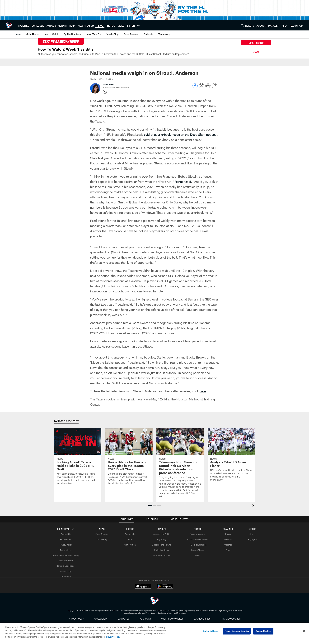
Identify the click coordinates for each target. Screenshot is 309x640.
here (203, 391)
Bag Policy (161, 539)
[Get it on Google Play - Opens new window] (165, 588)
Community (130, 534)
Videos (252, 529)
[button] (150, 505)
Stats (228, 550)
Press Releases (101, 534)
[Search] (242, 25)
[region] (154, 631)
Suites (197, 555)
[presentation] (253, 506)
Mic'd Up (252, 534)
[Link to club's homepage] (9, 25)
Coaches (228, 545)
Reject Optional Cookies (237, 631)
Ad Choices (145, 619)
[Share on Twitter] (201, 87)
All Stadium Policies (161, 555)
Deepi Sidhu (108, 84)
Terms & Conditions (65, 566)
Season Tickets (197, 550)
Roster (228, 534)
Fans (130, 539)
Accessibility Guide (161, 534)
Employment (65, 539)
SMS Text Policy (66, 560)
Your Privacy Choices (172, 619)
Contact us (123, 619)
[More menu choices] (138, 25)
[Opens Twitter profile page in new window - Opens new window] (105, 92)
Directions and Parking (161, 545)
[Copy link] (214, 86)
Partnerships (65, 550)
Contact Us (65, 534)
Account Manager (197, 534)
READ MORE (256, 42)
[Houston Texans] (154, 601)
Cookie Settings (202, 619)
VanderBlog (102, 539)
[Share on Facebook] (195, 87)
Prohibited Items (161, 550)
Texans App (66, 576)
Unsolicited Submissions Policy (65, 555)
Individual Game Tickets (197, 539)
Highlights (252, 539)
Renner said (183, 181)
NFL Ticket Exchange (197, 545)
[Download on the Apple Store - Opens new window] (142, 586)
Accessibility (65, 571)
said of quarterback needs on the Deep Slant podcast (180, 134)
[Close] (256, 51)
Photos (130, 529)
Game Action (130, 545)
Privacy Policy (66, 545)
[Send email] (208, 87)
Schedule (228, 539)
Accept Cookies (263, 631)
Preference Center (230, 619)
